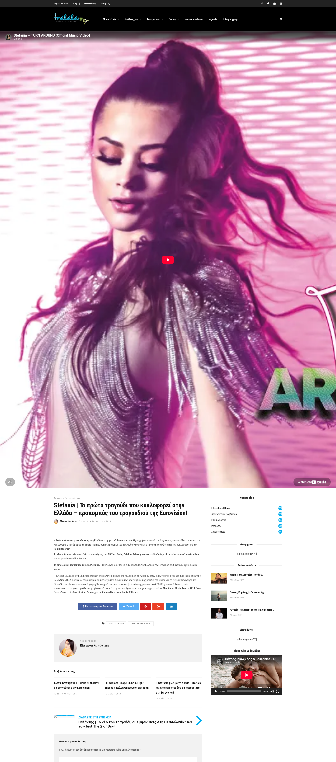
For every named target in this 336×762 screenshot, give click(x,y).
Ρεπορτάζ (105, 3)
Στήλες (172, 19)
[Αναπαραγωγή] (216, 691)
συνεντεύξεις (218, 531)
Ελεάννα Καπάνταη (68, 521)
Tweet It (130, 606)
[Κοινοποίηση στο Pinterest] (145, 606)
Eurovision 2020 (116, 624)
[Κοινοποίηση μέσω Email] (171, 606)
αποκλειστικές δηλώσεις (224, 514)
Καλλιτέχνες (131, 19)
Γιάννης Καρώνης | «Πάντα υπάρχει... (249, 592)
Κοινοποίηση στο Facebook (99, 606)
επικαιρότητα (73, 498)
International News (220, 508)
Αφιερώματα (153, 19)
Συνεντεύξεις (90, 3)
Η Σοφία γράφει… (232, 19)
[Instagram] (281, 3)
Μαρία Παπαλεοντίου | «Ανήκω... (247, 574)
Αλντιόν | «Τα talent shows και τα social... (252, 609)
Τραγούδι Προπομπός (141, 624)
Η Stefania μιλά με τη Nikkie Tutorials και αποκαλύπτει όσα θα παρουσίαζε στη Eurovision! (178, 687)
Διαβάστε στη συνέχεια (94, 717)
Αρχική (76, 3)
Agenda (213, 19)
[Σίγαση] (272, 691)
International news (194, 19)
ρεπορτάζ (216, 526)
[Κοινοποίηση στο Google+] (158, 606)
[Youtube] (274, 3)
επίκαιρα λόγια (218, 520)
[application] (246, 675)
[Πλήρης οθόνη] (277, 691)
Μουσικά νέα (110, 19)
